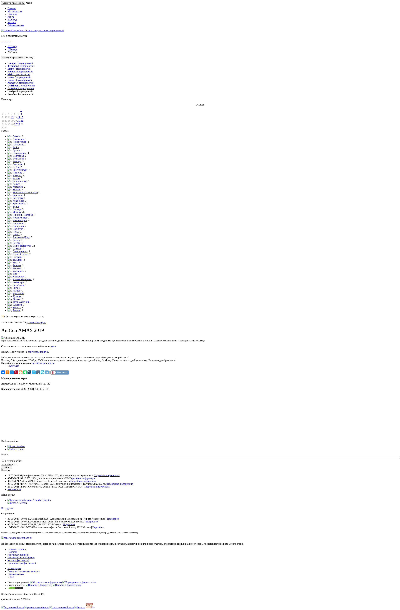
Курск (16, 206)
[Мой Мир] (12, 372)
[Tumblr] (38, 372)
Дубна (16, 167)
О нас (11, 577)
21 (18, 120)
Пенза (16, 231)
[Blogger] (20, 372)
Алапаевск (18, 139)
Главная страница (17, 549)
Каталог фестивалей (18, 560)
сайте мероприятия (38, 351)
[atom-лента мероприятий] (79, 582)
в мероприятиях (13, 461)
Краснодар (18, 200)
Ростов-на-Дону (21, 237)
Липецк (17, 209)
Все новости (14, 489)
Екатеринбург (20, 170)
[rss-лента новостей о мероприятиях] (39, 585)
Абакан (16, 136)
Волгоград (18, 155)
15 (21, 117)
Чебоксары (18, 282)
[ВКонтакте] (3, 372)
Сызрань (17, 257)
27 (15, 124)
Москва (17, 212)
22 (21, 120)
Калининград (20, 181)
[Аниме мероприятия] (16, 538)
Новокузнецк (20, 217)
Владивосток (20, 153)
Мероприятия (15, 11)
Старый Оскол (20, 254)
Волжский (18, 158)
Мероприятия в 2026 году (21, 557)
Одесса (16, 299)
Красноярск (19, 203)
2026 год (12, 19)
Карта (11, 16)
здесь (53, 346)
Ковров (16, 189)
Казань (16, 178)
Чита (15, 288)
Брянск (16, 150)
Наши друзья (14, 568)
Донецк (17, 296)
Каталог (12, 22)
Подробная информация (107, 475)
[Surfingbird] (34, 372)
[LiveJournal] (29, 372)
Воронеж (17, 164)
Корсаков (17, 195)
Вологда (17, 161)
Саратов (17, 248)
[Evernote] (25, 372)
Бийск (16, 147)
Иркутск (17, 175)
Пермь (16, 234)
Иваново (17, 172)
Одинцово (18, 226)
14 (18, 117)
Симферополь (20, 251)
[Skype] (42, 372)
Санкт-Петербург (22, 245)
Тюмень (17, 265)
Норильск (18, 223)
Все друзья (7, 508)
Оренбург (18, 229)
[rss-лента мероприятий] (46, 582)
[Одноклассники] (7, 372)
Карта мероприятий (18, 554)
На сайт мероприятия (42, 363)
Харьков (17, 304)
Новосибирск (20, 220)
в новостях (11, 464)
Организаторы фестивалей (22, 563)
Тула (15, 262)
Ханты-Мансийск (22, 279)
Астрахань (18, 144)
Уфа (15, 273)
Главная (12, 8)
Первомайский (21, 302)
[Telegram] (47, 372)
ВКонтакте (13, 366)
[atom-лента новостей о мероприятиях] (67, 585)
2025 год (12, 46)
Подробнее (113, 518)
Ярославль (18, 293)
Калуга (16, 184)
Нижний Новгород (23, 214)
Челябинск (18, 285)
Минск (16, 310)
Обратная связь (16, 25)
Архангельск (19, 141)
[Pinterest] (16, 372)
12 (12, 117)
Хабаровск (18, 276)
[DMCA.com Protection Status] (15, 588)
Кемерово (18, 186)
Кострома (18, 198)
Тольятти (17, 259)
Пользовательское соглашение (24, 571)
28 (18, 124)
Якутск (16, 290)
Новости (12, 14)
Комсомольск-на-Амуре (25, 192)
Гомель (17, 307)
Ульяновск (18, 271)
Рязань (16, 240)
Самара (16, 243)
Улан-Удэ (17, 268)
